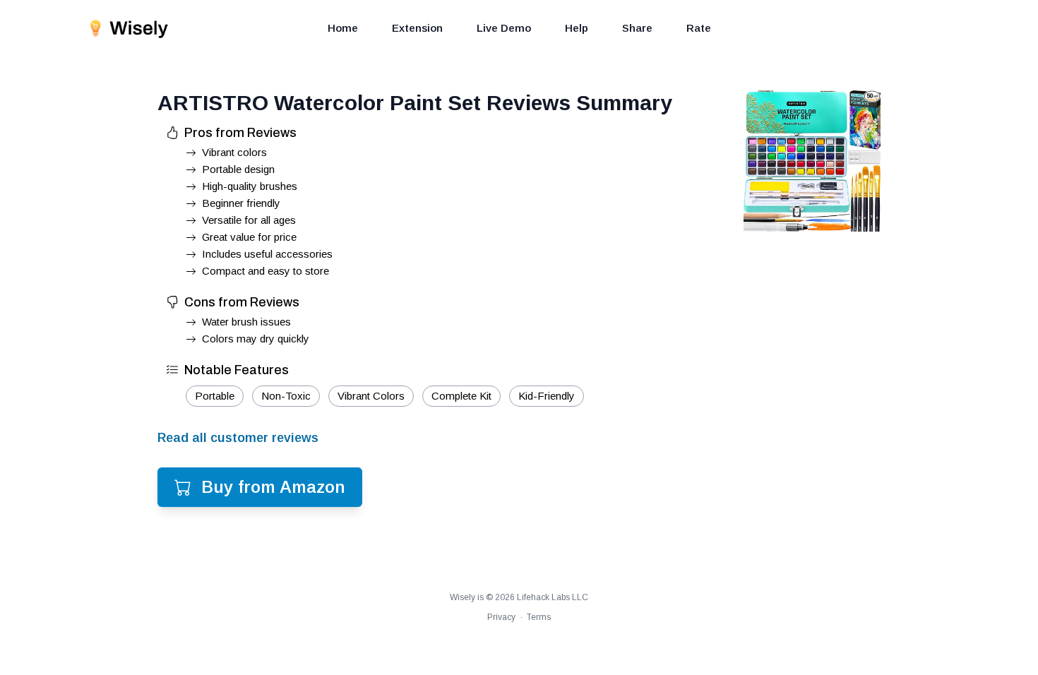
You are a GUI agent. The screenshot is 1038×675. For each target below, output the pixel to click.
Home (343, 28)
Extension (417, 28)
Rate (698, 28)
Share (637, 28)
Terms (539, 617)
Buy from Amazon (273, 486)
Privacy (501, 617)
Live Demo (504, 28)
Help (576, 28)
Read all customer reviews (237, 438)
